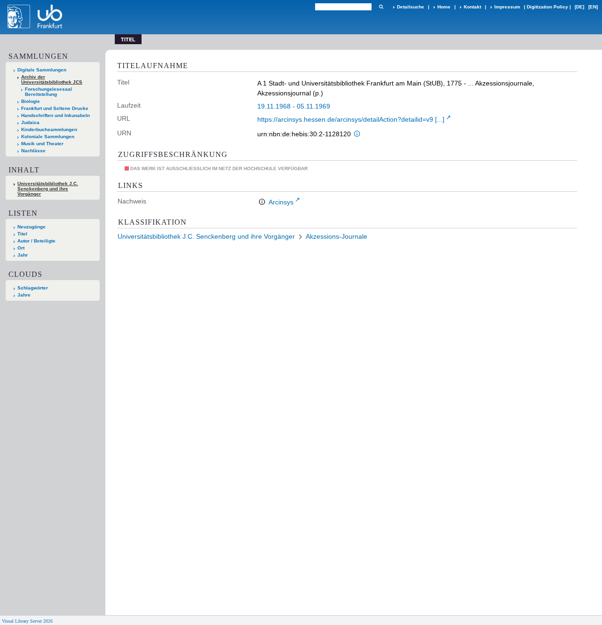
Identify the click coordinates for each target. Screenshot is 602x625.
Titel (22, 233)
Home (444, 6)
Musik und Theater (42, 143)
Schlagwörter (32, 287)
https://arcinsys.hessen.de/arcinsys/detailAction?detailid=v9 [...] (350, 119)
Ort (20, 247)
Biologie (30, 101)
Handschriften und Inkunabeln (55, 115)
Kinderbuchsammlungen (49, 129)
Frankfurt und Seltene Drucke (54, 108)
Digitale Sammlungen (41, 69)
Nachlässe (33, 150)
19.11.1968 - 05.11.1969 (293, 106)
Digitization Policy (547, 6)
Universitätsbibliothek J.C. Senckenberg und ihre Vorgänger (47, 188)
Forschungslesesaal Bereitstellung (48, 91)
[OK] (381, 7)
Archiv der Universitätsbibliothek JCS (51, 79)
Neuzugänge (31, 226)
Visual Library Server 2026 (27, 621)
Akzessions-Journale (336, 236)
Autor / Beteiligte (36, 240)
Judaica (30, 122)
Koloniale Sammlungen (47, 136)
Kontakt (472, 6)
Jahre (24, 294)
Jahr (22, 255)
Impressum (507, 6)
